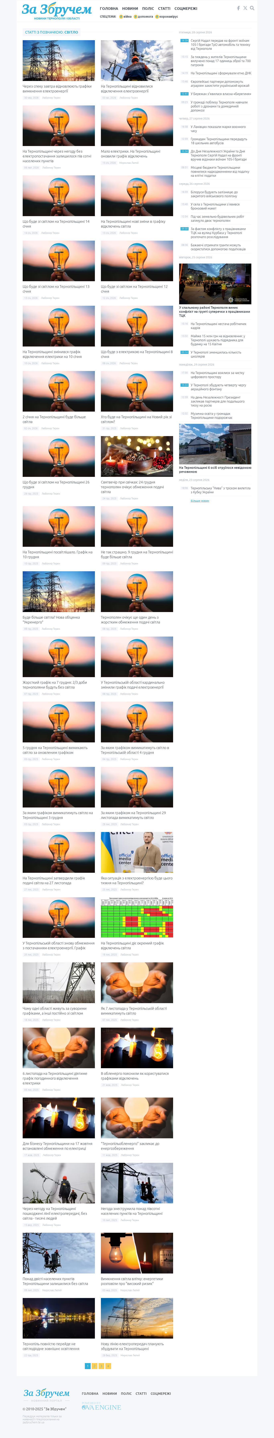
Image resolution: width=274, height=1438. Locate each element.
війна (128, 16)
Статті (164, 8)
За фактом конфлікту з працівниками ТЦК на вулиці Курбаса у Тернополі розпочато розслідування (218, 233)
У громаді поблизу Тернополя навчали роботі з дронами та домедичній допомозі (219, 106)
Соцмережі (186, 8)
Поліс (148, 8)
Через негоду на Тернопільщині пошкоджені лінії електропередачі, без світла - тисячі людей (55, 1213)
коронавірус (168, 16)
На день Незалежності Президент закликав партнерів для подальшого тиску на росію (218, 401)
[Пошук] (252, 8)
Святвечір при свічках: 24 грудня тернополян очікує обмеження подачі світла (132, 487)
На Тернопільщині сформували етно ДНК (221, 73)
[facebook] (238, 9)
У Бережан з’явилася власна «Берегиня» (221, 94)
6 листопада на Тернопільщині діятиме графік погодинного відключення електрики (55, 1078)
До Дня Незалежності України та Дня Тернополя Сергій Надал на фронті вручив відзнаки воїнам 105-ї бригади (219, 155)
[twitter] (245, 9)
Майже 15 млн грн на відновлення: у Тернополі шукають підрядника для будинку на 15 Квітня (218, 340)
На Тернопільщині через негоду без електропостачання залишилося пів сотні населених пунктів (57, 156)
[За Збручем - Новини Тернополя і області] (57, 9)
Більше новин (200, 500)
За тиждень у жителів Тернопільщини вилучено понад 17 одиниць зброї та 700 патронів (221, 61)
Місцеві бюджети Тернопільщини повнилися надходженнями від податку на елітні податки (220, 171)
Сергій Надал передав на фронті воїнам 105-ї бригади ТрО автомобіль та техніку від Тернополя (220, 44)
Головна (109, 8)
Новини (130, 8)
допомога (145, 16)
